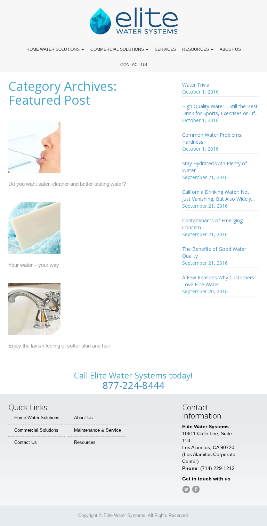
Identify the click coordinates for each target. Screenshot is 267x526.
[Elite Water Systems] (133, 20)
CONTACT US (133, 64)
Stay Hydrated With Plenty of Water (214, 167)
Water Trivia (195, 84)
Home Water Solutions (36, 417)
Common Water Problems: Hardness (212, 138)
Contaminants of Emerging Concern (212, 224)
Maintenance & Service (97, 430)
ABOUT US (230, 49)
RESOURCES (196, 49)
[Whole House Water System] (34, 312)
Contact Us (25, 442)
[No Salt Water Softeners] (34, 231)
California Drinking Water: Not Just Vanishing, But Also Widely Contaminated (216, 195)
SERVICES (165, 49)
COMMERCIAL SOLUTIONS (117, 49)
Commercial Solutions (36, 430)
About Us (83, 417)
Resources (85, 442)
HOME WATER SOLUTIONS (53, 49)
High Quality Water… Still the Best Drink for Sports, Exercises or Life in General (220, 110)
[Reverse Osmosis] (34, 150)
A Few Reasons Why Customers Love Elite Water (218, 281)
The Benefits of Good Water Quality (214, 252)
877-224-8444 (133, 385)
